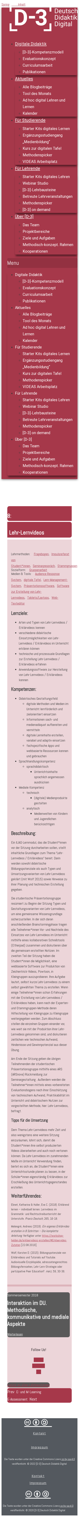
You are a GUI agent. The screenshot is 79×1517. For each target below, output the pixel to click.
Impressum (39, 1447)
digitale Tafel (32, 579)
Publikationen (34, 72)
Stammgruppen (67, 566)
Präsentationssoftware (39, 585)
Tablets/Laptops (38, 597)
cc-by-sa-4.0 (68, 1459)
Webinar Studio (35, 183)
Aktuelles (24, 78)
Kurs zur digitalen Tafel (42, 148)
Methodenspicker (37, 155)
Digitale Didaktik (31, 43)
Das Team (31, 225)
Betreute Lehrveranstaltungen (47, 196)
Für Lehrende (27, 168)
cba (38, 1494)
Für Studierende (30, 120)
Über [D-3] (24, 216)
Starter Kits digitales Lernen (46, 128)
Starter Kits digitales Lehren (46, 176)
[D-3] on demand (36, 209)
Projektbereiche (36, 231)
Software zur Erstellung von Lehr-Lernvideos (40, 591)
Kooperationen (35, 251)
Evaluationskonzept (39, 58)
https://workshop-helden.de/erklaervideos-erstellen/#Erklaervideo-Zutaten (39, 1240)
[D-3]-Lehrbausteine (39, 190)
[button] (42, 263)
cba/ (38, 1422)
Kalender (30, 113)
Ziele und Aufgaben (39, 238)
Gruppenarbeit (38, 570)
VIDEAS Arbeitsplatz (40, 161)
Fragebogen (41, 554)
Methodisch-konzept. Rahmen (48, 244)
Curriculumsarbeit (38, 65)
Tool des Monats (37, 93)
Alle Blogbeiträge (37, 87)
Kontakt (39, 1433)
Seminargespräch (44, 566)
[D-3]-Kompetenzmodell (43, 52)
